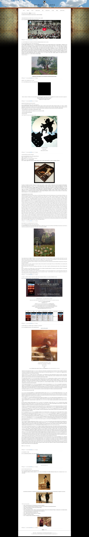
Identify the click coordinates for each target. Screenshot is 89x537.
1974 (42, 418)
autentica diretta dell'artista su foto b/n (54, 368)
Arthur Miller (38, 408)
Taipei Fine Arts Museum (51, 424)
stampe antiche (43, 303)
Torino (47, 414)
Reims (63, 418)
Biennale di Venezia (26, 431)
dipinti (26, 190)
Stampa (36, 39)
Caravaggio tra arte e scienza (28, 154)
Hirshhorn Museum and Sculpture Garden (45, 413)
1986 (23, 421)
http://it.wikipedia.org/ (26, 445)
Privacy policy (34, 532)
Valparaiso (48, 392)
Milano (23, 417)
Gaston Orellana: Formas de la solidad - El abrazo (32, 325)
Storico (27, 13)
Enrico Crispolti (34, 417)
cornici (48, 303)
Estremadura (63, 392)
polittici (62, 436)
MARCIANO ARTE (39, 298)
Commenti (27, 39)
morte (53, 188)
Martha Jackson (60, 408)
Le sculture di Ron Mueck (27, 469)
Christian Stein (43, 414)
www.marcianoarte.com (39, 532)
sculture (65, 471)
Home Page (24, 13)
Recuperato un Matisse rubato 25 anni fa (30, 223)
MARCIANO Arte (48, 308)
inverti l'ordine (33, 13)
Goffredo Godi (33, 44)
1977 (65, 418)
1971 (25, 417)
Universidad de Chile (63, 398)
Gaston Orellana (24, 392)
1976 (51, 418)
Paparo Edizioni (26, 159)
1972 (46, 417)
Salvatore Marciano (24, 54)
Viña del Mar (65, 397)
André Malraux (59, 418)
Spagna (34, 396)
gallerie (58, 471)
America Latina (30, 396)
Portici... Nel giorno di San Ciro (28, 80)
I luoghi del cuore (25, 452)
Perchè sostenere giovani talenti (28, 103)
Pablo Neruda (32, 398)
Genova (43, 417)
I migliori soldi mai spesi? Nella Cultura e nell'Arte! (32, 18)
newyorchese (53, 407)
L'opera (35, 186)
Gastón (29, 374)
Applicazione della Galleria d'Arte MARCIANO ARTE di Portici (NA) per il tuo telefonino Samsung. (44, 300)
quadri (39, 303)
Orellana (43, 385)
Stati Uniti (36, 396)
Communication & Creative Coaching (47, 532)
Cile (51, 392)
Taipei (56, 424)
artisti (34, 392)
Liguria (37, 416)
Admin (23, 19)
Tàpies (56, 431)
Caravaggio (32, 186)
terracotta (23, 428)
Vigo (37, 426)
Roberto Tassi (34, 424)
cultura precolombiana (44, 399)
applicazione (41, 301)
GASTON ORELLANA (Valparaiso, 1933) (44, 362)
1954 (24, 398)
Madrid (37, 402)
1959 (35, 403)
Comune (47, 422)
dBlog (33, 19)
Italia (61, 413)
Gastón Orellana (33, 384)
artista (32, 378)
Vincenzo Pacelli (28, 158)
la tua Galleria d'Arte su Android (47, 298)
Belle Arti (27, 397)
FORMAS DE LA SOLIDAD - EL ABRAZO (44, 363)
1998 (61, 431)
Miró (58, 431)
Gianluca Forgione (34, 158)
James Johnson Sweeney (49, 408)
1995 (23, 426)
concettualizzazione (46, 415)
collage (44, 437)
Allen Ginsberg (33, 408)
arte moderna (39, 191)
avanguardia (24, 408)
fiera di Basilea (47, 418)
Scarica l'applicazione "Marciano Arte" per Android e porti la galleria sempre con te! (39, 276)
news (46, 302)
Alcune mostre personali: (25, 503)
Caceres (23, 430)
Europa (40, 396)
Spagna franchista (56, 402)
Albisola (33, 416)
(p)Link (24, 39)
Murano (25, 416)
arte (29, 53)
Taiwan (58, 424)
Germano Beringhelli (44, 421)
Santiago (48, 397)
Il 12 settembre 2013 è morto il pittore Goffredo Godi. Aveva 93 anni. (35, 42)
